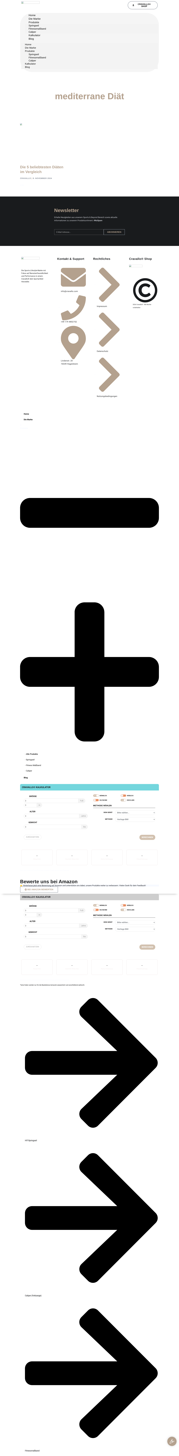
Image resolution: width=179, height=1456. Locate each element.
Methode (109, 819)
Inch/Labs (130, 800)
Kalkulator (34, 35)
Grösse (33, 796)
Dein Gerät (108, 812)
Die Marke (35, 18)
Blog (31, 38)
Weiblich (130, 795)
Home (32, 15)
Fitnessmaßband (37, 29)
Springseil (34, 25)
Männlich (103, 795)
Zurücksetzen (32, 837)
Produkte (34, 22)
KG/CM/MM (103, 800)
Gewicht (32, 822)
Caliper (32, 32)
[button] (89, 587)
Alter (32, 811)
